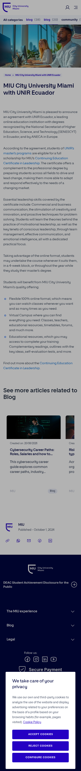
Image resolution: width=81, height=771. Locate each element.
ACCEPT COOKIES (40, 734)
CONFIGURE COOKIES (40, 757)
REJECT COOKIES (40, 746)
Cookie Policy (32, 722)
